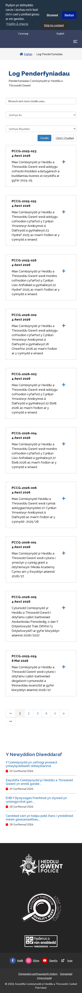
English (60, 33)
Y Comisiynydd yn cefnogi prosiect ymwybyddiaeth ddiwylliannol (31, 764)
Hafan (28, 54)
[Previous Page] (11, 713)
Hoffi (20, 960)
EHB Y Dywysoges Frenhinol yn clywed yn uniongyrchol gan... (36, 799)
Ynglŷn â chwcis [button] (17, 24)
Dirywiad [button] (52, 14)
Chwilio (44, 138)
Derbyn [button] (69, 14)
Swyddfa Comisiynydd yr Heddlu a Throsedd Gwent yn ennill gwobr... (39, 782)
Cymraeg (23, 33)
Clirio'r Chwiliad (65, 138)
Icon (69, 960)
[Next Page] (10, 721)
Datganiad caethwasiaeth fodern (38, 973)
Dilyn (36, 960)
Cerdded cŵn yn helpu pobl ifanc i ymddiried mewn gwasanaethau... (39, 817)
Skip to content (54, 25)
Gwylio (53, 960)
